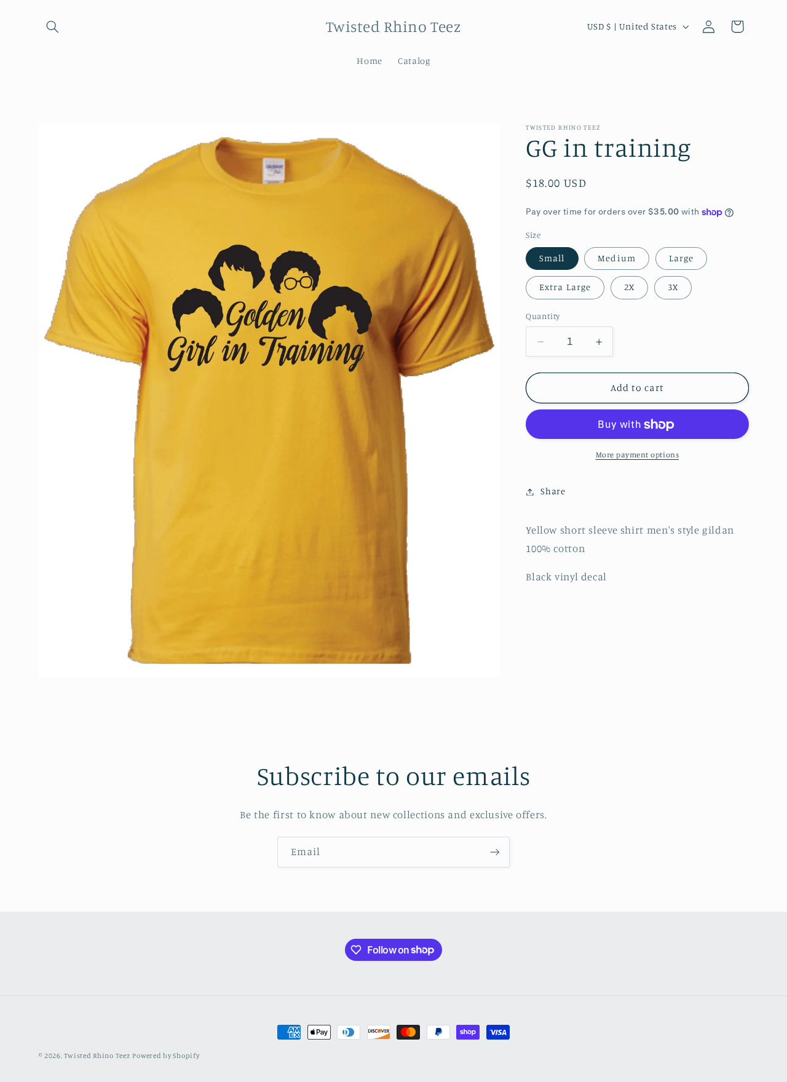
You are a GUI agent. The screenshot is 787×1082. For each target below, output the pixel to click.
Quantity (543, 317)
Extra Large (565, 287)
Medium (616, 258)
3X (673, 287)
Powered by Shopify (165, 1055)
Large (681, 258)
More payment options (637, 455)
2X (629, 287)
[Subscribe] (495, 852)
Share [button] (552, 491)
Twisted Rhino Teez (97, 1055)
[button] (53, 26)
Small (551, 258)
